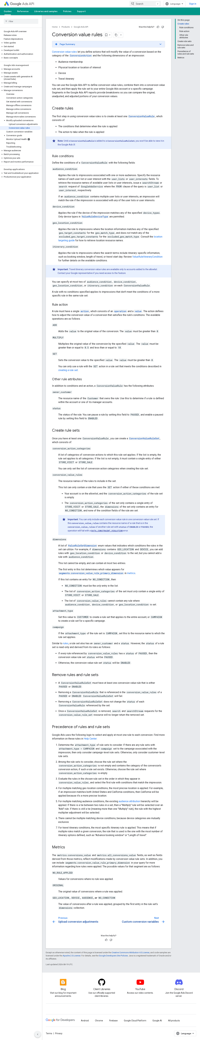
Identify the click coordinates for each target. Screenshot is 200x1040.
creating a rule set (68, 370)
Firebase (113, 1020)
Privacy (58, 1033)
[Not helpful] (162, 27)
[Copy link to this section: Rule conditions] (77, 156)
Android (85, 1020)
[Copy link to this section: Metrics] (68, 847)
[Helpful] (158, 27)
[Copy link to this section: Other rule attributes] (85, 379)
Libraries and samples (46, 11)
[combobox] (145, 4)
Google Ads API (81, 27)
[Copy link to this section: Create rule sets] (83, 431)
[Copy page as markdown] (116, 35)
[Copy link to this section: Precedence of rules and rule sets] (113, 727)
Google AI (157, 1020)
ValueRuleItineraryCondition (147, 256)
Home (55, 27)
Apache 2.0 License (71, 955)
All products (174, 1020)
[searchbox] (21, 21)
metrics (131, 573)
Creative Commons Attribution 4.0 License (130, 952)
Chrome (99, 1020)
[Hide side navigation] (38, 1034)
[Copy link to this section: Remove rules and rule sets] (101, 675)
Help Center (90, 738)
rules (65, 643)
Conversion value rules (64, 51)
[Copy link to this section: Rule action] (71, 305)
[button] (20, 43)
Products (66, 27)
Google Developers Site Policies (113, 955)
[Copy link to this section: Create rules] (76, 108)
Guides (8, 11)
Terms (49, 1033)
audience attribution (129, 801)
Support (81, 11)
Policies (67, 11)
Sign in (192, 4)
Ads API (28, 4)
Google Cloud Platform (135, 1020)
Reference (23, 11)
